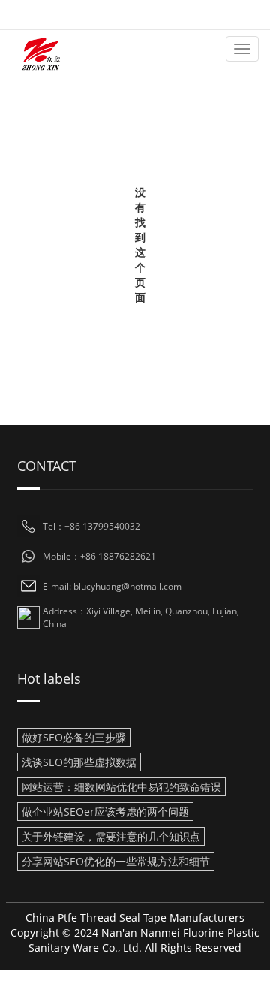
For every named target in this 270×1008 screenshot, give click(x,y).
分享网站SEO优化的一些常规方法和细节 (116, 861)
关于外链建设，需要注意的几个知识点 (111, 836)
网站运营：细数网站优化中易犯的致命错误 (121, 787)
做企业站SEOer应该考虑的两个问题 (105, 811)
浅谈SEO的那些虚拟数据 (79, 762)
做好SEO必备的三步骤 (74, 737)
